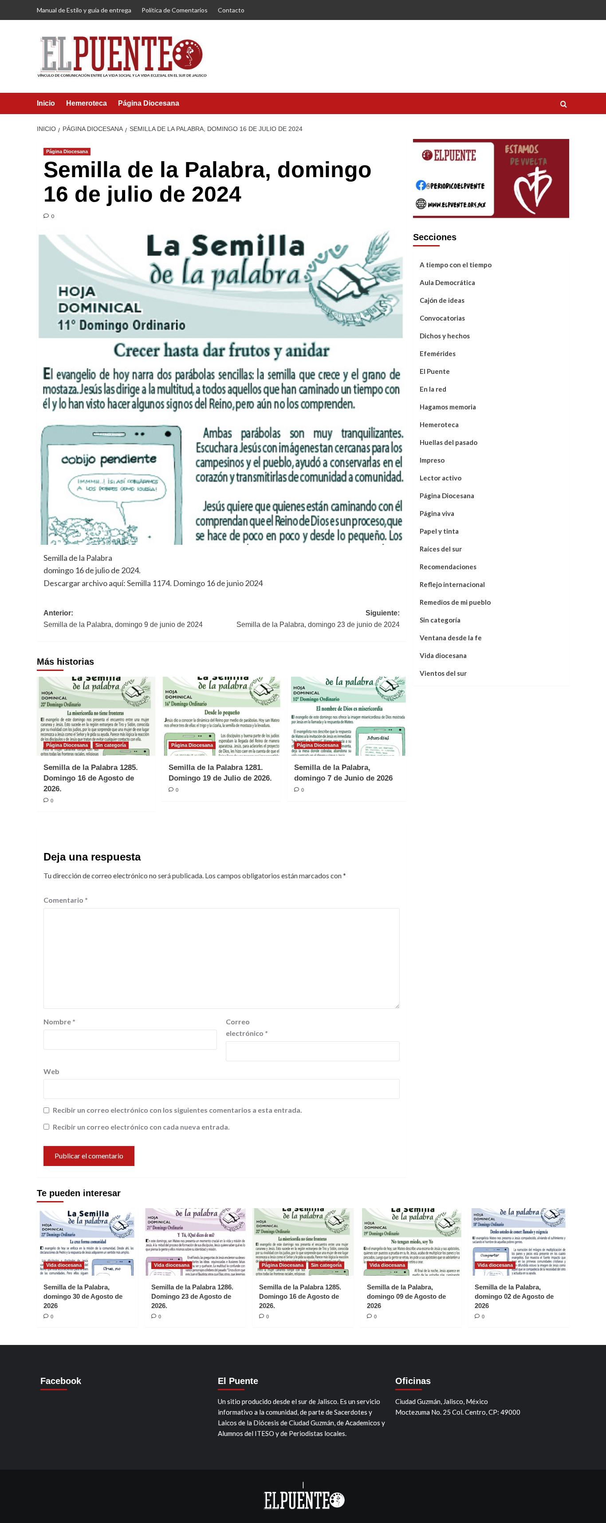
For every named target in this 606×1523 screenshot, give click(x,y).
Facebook (60, 1381)
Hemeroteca (86, 103)
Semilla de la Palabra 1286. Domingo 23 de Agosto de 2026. (192, 1296)
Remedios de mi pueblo (455, 602)
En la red (433, 389)
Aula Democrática (447, 282)
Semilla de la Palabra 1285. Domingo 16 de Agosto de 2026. (90, 778)
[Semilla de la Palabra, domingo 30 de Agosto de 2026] (87, 1242)
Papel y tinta (439, 531)
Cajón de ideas (442, 300)
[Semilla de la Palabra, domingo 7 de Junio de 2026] (346, 716)
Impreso (432, 460)
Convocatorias (442, 318)
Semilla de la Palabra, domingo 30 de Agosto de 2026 (82, 1296)
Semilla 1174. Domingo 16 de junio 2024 (195, 583)
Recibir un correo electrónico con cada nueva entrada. (141, 1126)
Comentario (65, 900)
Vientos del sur (443, 673)
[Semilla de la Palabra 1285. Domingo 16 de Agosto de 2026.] (96, 716)
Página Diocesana (148, 103)
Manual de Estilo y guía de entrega (84, 10)
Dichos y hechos (445, 336)
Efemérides (438, 353)
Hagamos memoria (448, 407)
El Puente (435, 371)
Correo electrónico (247, 1027)
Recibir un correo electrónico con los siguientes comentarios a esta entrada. (177, 1110)
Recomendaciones (448, 567)
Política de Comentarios (175, 10)
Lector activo (440, 478)
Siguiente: (317, 618)
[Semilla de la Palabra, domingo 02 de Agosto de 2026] (518, 1242)
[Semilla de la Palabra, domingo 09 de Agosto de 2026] (410, 1242)
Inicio (46, 103)
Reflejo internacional (452, 584)
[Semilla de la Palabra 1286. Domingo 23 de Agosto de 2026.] (195, 1242)
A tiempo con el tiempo (456, 265)
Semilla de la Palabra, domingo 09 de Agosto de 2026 (406, 1296)
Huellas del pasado (448, 442)
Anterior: (123, 618)
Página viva (437, 513)
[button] (563, 104)
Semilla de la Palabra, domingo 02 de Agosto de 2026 (514, 1296)
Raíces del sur (441, 549)
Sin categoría (110, 745)
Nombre (59, 1021)
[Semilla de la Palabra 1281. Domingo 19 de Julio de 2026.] (221, 716)
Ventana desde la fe (451, 638)
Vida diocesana (443, 655)
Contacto (231, 10)
